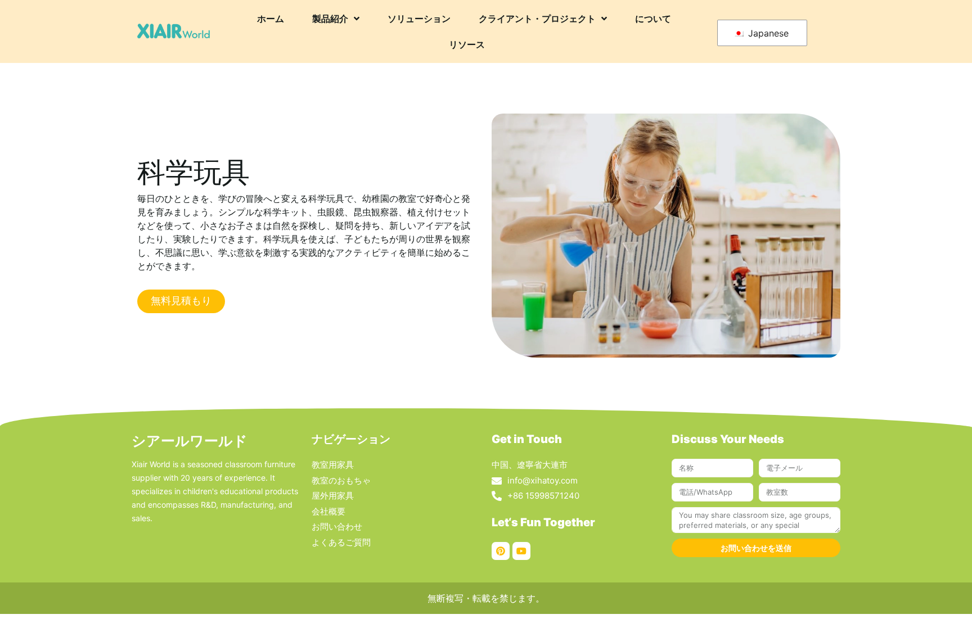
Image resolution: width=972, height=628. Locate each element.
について (653, 18)
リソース (467, 44)
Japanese (767, 33)
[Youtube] (521, 551)
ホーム (270, 18)
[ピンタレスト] (501, 551)
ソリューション (419, 18)
